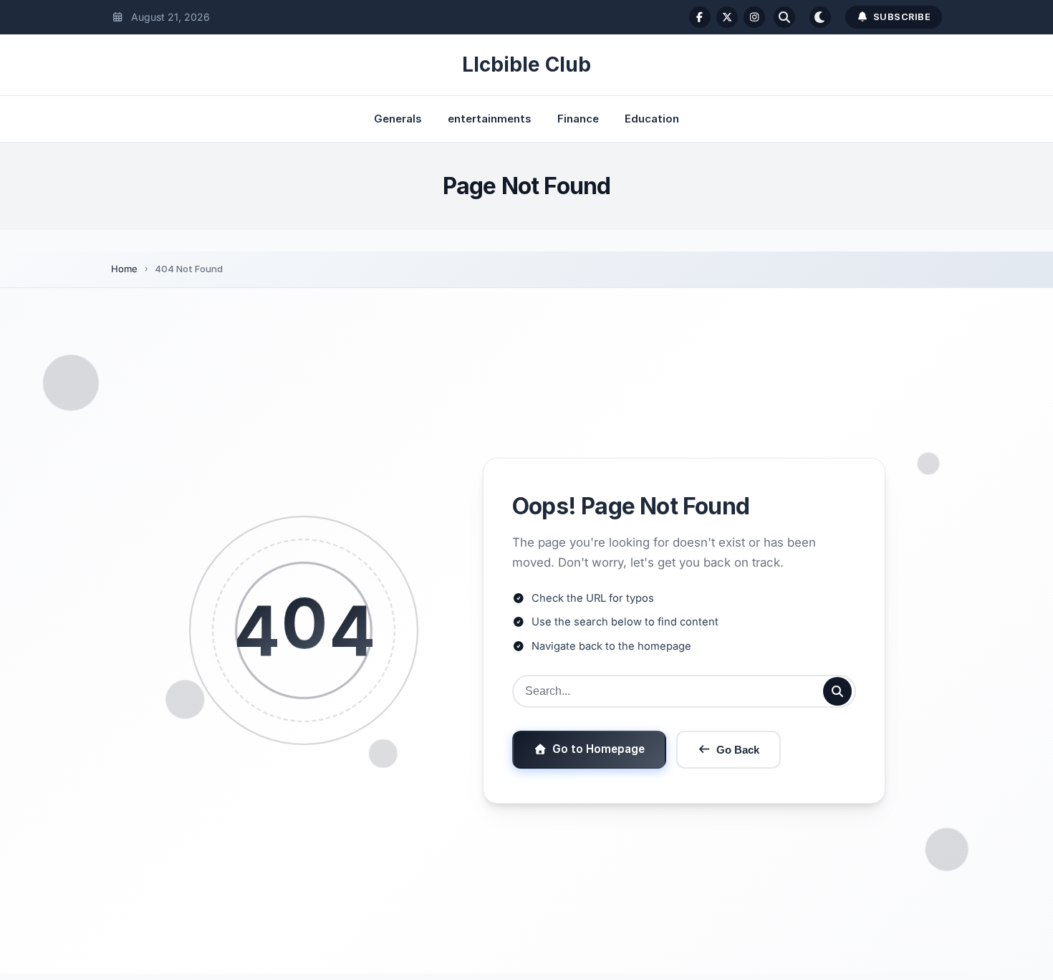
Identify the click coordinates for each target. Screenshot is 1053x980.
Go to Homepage (598, 749)
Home (124, 268)
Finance (578, 118)
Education (652, 118)
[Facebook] (700, 17)
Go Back (737, 750)
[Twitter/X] (727, 17)
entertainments (490, 118)
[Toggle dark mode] (820, 17)
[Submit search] (837, 691)
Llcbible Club (526, 64)
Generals (398, 118)
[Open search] (784, 17)
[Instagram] (754, 17)
